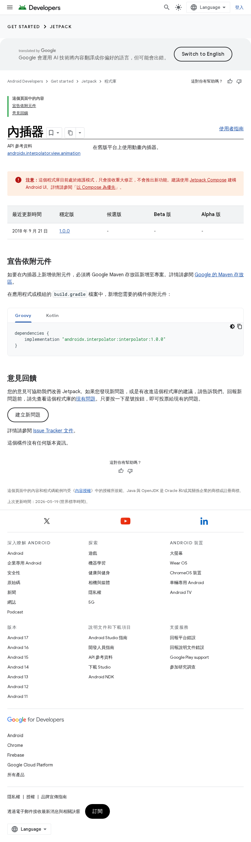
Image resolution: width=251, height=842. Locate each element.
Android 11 (17, 696)
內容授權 (83, 490)
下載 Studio (99, 667)
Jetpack (61, 26)
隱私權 (94, 592)
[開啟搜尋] (166, 7)
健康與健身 (99, 573)
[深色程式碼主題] (232, 326)
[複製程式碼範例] (239, 326)
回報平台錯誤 (183, 637)
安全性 (13, 573)
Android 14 (18, 667)
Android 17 (17, 637)
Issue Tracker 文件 (53, 431)
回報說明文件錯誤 (187, 647)
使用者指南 (231, 129)
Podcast (15, 612)
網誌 (11, 602)
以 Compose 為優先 (96, 187)
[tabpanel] (125, 339)
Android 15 (17, 657)
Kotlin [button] (52, 315)
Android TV (181, 592)
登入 (239, 7)
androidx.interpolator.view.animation (44, 153)
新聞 (11, 592)
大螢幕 (176, 553)
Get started (23, 26)
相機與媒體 (99, 582)
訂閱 (97, 811)
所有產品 (15, 774)
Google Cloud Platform (30, 765)
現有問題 (86, 399)
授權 (30, 796)
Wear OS (178, 563)
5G (91, 602)
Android (15, 553)
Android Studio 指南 (107, 637)
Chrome (15, 745)
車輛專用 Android (187, 582)
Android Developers (25, 81)
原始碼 (13, 582)
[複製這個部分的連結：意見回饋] (43, 378)
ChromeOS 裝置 (185, 573)
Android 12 (17, 686)
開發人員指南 (101, 647)
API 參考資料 (100, 657)
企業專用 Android (24, 563)
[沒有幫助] (239, 81)
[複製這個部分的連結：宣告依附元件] (57, 262)
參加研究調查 (183, 667)
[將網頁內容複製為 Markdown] (70, 133)
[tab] (23, 315)
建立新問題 (28, 415)
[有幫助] (229, 81)
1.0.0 (64, 231)
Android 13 (17, 677)
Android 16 (18, 647)
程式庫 (110, 81)
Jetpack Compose (208, 180)
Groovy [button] (23, 315)
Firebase (15, 755)
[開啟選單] (10, 7)
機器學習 (97, 563)
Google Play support (189, 657)
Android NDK (101, 677)
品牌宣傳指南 (54, 796)
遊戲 (92, 553)
